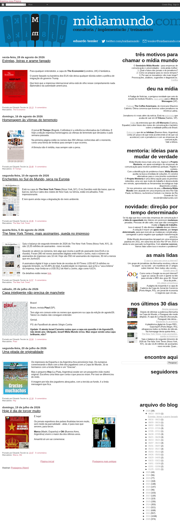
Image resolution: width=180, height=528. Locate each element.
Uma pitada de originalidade (22, 352)
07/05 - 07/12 (154, 431)
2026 (148, 411)
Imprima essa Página (10, 1)
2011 (148, 513)
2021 (148, 484)
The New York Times (21, 223)
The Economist (19, 110)
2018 (148, 493)
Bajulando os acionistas (167, 321)
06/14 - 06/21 (154, 440)
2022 (148, 481)
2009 (148, 519)
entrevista (169, 115)
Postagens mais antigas (104, 461)
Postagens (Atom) (20, 468)
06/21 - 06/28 (154, 437)
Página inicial (47, 461)
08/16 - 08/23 (154, 419)
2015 (148, 501)
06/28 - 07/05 (154, 434)
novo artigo (159, 99)
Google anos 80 (170, 270)
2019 (148, 490)
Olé (20, 455)
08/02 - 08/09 (154, 425)
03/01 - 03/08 (154, 463)
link (49, 273)
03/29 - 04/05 (154, 457)
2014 (148, 504)
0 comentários (41, 107)
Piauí (15, 341)
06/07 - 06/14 (154, 443)
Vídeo (133, 123)
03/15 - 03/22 (154, 460)
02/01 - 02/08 (154, 466)
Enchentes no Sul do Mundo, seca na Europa (35, 179)
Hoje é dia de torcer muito (21, 411)
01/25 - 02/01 (154, 469)
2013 (148, 507)
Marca (15, 455)
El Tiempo (17, 169)
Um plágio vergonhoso (167, 283)
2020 (148, 487)
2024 (148, 475)
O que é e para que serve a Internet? (161, 260)
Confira (174, 80)
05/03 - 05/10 (154, 452)
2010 (148, 516)
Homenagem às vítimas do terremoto (29, 120)
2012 (148, 510)
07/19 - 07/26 (154, 428)
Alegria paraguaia (170, 309)
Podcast (130, 106)
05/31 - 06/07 (154, 446)
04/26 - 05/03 (154, 454)
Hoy (14, 401)
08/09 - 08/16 (154, 422)
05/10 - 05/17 (154, 449)
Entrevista (131, 132)
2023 (148, 478)
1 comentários (41, 339)
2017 (148, 495)
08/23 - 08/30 (154, 413)
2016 (148, 498)
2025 (148, 472)
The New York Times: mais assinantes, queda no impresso (45, 233)
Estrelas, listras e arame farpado (26, 61)
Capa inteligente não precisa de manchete (33, 292)
